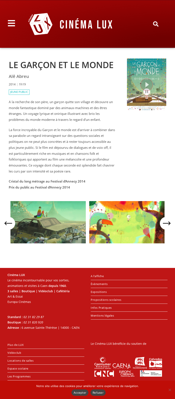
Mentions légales (102, 315)
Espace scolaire (17, 368)
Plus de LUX (15, 345)
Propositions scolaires (106, 300)
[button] (156, 24)
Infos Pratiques (101, 308)
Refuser (98, 392)
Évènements (99, 284)
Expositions (99, 292)
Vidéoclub (14, 353)
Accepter (80, 392)
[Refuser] (170, 390)
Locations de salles (20, 360)
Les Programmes (19, 376)
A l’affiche (97, 276)
